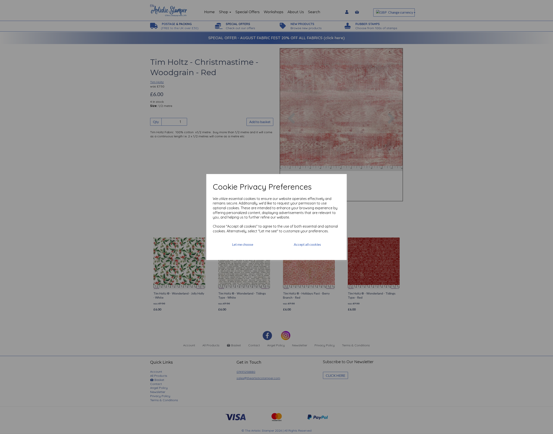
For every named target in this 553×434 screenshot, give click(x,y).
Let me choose (242, 244)
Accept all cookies (307, 244)
